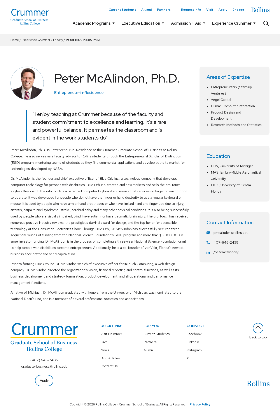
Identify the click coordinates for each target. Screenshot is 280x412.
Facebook (194, 334)
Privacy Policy (200, 404)
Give (104, 342)
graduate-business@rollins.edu (44, 366)
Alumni (146, 10)
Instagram (194, 350)
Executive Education (141, 23)
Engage (238, 10)
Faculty (58, 40)
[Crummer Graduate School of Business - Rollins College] (29, 17)
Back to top (258, 337)
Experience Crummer (232, 23)
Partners (163, 10)
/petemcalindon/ (226, 252)
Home (14, 40)
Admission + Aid (186, 23)
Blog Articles (110, 358)
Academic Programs (92, 23)
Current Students (122, 10)
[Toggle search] (266, 23)
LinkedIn (193, 342)
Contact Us (109, 366)
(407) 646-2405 (44, 360)
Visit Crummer (111, 334)
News (104, 350)
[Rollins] (260, 9)
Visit (209, 10)
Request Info (191, 10)
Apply (223, 10)
